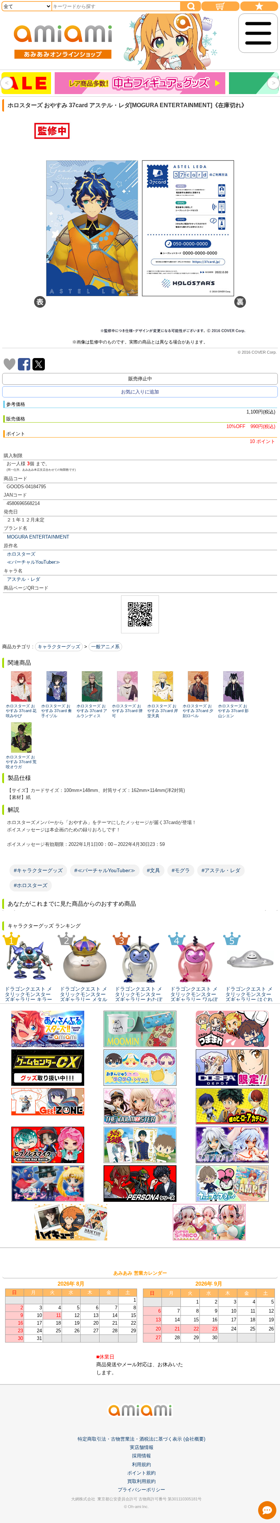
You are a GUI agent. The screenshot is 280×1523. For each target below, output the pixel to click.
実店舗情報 (141, 1447)
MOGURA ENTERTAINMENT (38, 537)
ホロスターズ (21, 554)
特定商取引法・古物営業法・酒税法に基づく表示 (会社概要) (141, 1439)
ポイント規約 (141, 1473)
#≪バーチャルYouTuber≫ (104, 870)
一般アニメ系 (105, 646)
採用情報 (141, 1455)
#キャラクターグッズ (38, 870)
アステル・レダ (23, 579)
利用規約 (141, 1464)
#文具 (153, 870)
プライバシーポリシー (141, 1489)
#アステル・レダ (221, 870)
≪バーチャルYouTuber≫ (33, 562)
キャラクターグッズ (59, 646)
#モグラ (181, 870)
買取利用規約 (141, 1481)
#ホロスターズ (30, 885)
